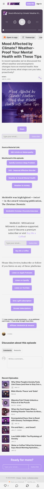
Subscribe (30, 4)
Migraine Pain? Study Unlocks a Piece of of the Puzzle (24, 401)
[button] (6, 22)
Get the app (31, 482)
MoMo (4, 77)
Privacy (18, 478)
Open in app (12, 37)
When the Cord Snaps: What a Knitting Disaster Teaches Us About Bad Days (26, 410)
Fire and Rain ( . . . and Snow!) (23, 427)
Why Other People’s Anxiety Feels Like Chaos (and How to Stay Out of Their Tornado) (26, 383)
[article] (22, 385)
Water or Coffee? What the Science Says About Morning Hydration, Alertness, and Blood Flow (26, 446)
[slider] (19, 30)
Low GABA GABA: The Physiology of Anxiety (26, 437)
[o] (6, 385)
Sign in (39, 4)
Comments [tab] (7, 350)
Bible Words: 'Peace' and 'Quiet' (24, 391)
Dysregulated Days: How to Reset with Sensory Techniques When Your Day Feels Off (25, 419)
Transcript (30, 37)
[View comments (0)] (17, 485)
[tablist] (12, 350)
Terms (24, 478)
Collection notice (32, 478)
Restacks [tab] (17, 350)
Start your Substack (17, 482)
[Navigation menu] (3, 3)
